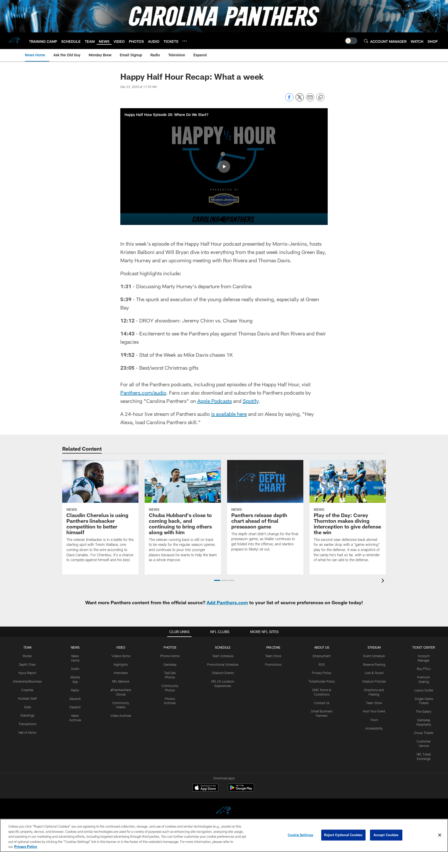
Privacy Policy (321, 673)
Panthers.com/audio (143, 392)
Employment (322, 656)
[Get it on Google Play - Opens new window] (241, 790)
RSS (322, 664)
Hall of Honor (27, 732)
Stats (27, 707)
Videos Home (120, 656)
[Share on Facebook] (289, 100)
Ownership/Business (27, 681)
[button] (224, 166)
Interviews (121, 673)
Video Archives (120, 715)
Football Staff (27, 698)
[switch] (351, 40)
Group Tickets (423, 732)
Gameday (170, 664)
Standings (27, 715)
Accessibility (374, 728)
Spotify (250, 401)
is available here (229, 414)
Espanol (75, 707)
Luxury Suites (423, 690)
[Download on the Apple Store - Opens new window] (205, 788)
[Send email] (310, 100)
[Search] (366, 40)
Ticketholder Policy (322, 681)
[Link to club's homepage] (14, 41)
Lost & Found (374, 673)
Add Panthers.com (227, 602)
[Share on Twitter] (300, 100)
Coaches (27, 690)
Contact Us (322, 703)
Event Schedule (374, 656)
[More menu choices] (185, 41)
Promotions (273, 664)
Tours (374, 720)
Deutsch (75, 698)
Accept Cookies (386, 835)
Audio (75, 668)
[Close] (439, 835)
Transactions (27, 724)
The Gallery (423, 711)
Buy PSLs (423, 668)
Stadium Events (223, 673)
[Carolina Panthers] (224, 812)
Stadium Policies (374, 681)
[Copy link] (320, 97)
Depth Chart (27, 664)
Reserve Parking (374, 664)
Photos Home (169, 656)
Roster (27, 656)
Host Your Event (374, 711)
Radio (75, 690)
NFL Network (120, 681)
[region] (224, 835)
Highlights (121, 664)
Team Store (273, 656)
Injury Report (27, 673)
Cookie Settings (300, 835)
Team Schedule (222, 656)
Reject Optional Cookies (343, 835)
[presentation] (384, 581)
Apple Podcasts (214, 401)
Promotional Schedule (222, 664)
